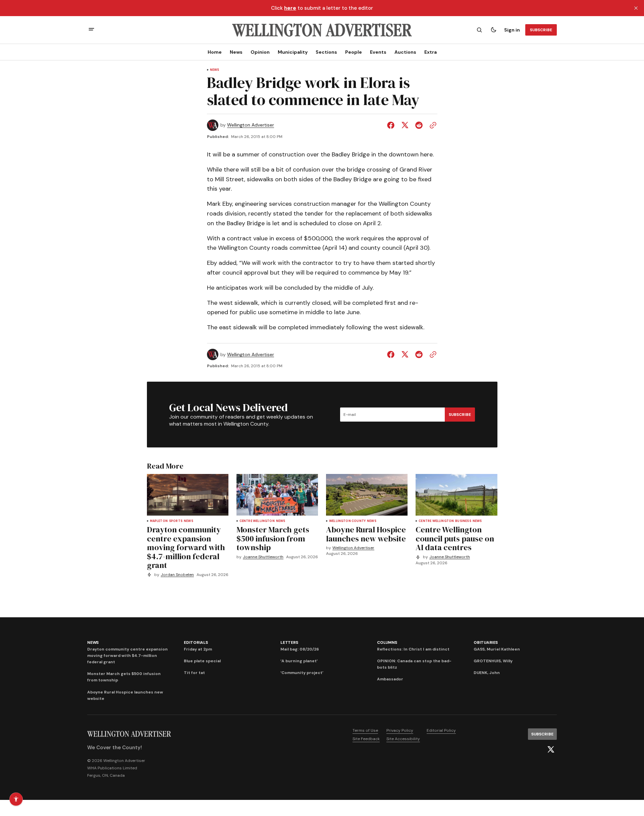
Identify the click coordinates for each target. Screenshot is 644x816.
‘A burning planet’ (299, 661)
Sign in (512, 30)
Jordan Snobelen (177, 575)
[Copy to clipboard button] (431, 125)
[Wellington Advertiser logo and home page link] (322, 30)
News (236, 52)
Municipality (293, 52)
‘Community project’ (301, 672)
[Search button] (479, 30)
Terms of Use (365, 730)
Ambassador (390, 679)
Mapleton (159, 521)
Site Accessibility (403, 738)
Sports (175, 521)
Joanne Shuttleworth (263, 557)
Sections (326, 52)
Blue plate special (202, 661)
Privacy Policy (399, 730)
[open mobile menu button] (91, 30)
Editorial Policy (441, 730)
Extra (430, 52)
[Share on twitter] (405, 125)
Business (463, 521)
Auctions (405, 52)
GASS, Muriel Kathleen (497, 649)
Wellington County (347, 521)
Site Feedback (366, 738)
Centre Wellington (257, 521)
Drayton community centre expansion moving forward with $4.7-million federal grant (127, 655)
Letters (289, 642)
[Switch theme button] (493, 30)
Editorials (196, 642)
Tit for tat (194, 672)
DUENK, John (487, 672)
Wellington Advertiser (250, 125)
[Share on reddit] (419, 125)
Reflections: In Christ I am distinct (413, 649)
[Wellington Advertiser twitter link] (551, 749)
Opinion (260, 52)
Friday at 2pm (198, 649)
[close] (636, 8)
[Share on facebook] (392, 125)
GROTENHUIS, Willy (493, 661)
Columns (387, 642)
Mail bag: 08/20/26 (299, 649)
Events (378, 52)
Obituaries (486, 642)
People (353, 52)
